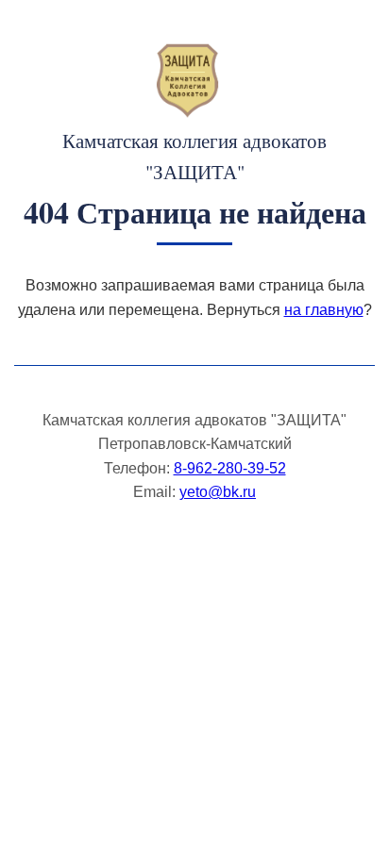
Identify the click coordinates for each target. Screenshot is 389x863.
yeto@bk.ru (217, 492)
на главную (324, 310)
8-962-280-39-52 (230, 468)
